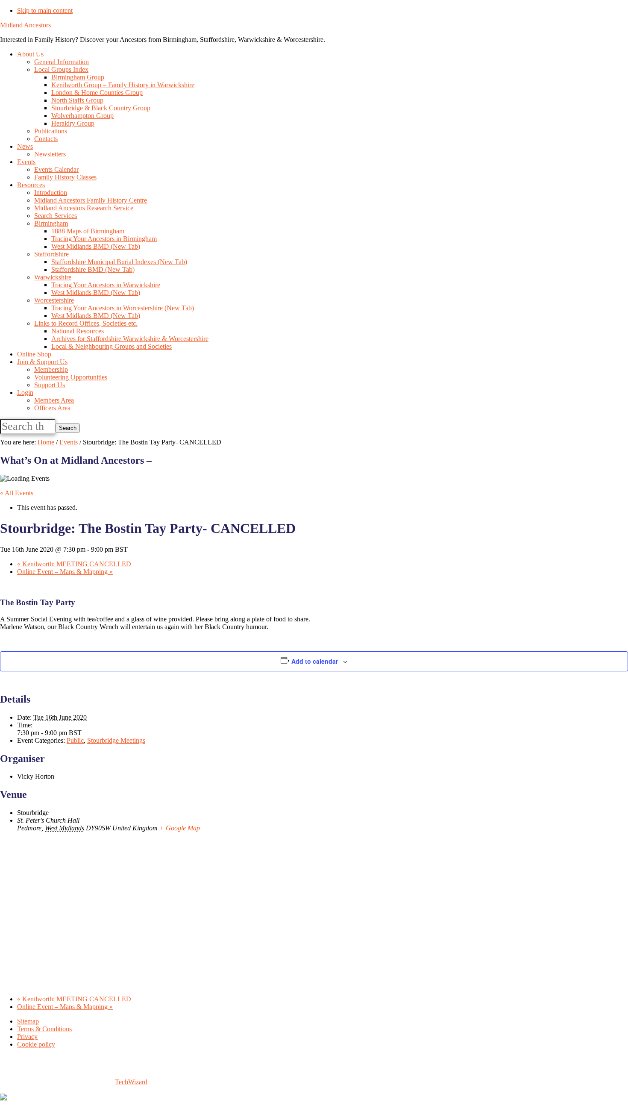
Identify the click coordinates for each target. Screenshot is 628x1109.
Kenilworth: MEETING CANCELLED (74, 564)
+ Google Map (179, 828)
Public (75, 740)
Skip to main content (45, 10)
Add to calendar (314, 661)
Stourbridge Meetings (116, 740)
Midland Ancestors (25, 25)
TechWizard (131, 1081)
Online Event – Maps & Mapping (65, 571)
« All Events (16, 493)
